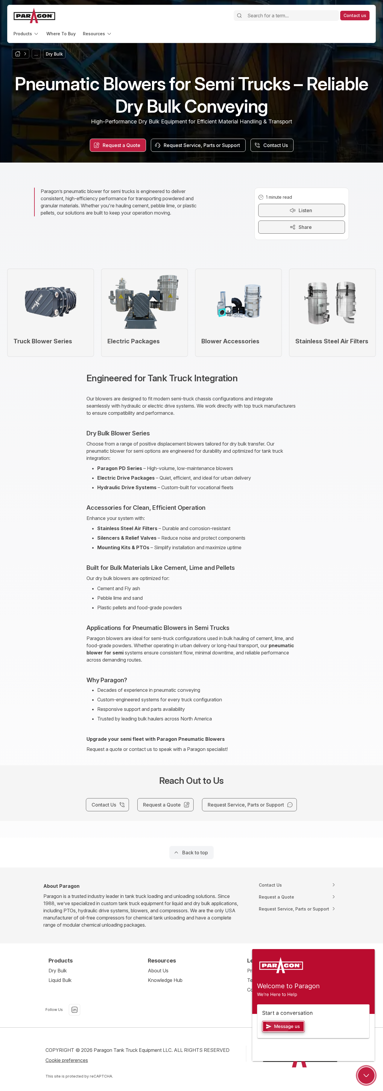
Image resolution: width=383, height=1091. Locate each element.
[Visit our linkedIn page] (74, 1009)
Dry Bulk (57, 971)
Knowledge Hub (165, 980)
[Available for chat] (366, 1075)
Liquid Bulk (60, 980)
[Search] (239, 15)
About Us (158, 971)
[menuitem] (26, 33)
